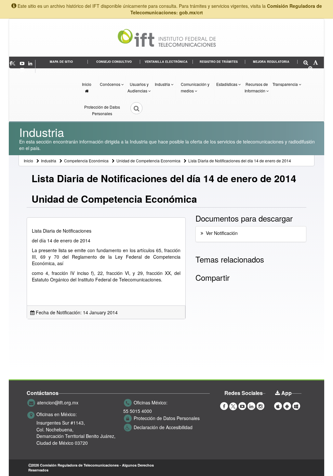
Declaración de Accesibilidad (163, 427)
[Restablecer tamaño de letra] (315, 63)
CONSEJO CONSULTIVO (114, 62)
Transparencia (286, 84)
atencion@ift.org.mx (57, 402)
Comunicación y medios (195, 87)
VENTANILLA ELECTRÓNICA (166, 62)
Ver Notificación (222, 233)
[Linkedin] (30, 63)
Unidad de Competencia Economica (148, 160)
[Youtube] (23, 63)
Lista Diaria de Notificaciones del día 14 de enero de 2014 (239, 160)
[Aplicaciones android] (287, 405)
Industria (163, 84)
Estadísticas (227, 84)
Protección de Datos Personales (102, 110)
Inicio (86, 84)
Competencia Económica (86, 160)
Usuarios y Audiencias (138, 87)
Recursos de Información (256, 87)
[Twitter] (16, 63)
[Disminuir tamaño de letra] (305, 63)
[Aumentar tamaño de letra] (310, 69)
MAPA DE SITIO (61, 62)
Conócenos (110, 84)
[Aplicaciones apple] (278, 405)
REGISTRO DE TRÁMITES (219, 62)
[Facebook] (224, 405)
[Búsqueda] (132, 110)
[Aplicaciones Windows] (296, 405)
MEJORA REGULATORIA (271, 62)
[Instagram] (22, 69)
